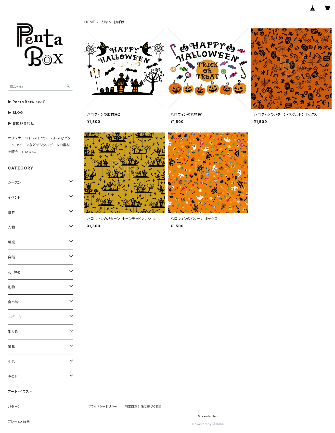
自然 (11, 257)
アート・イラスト (20, 391)
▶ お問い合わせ (21, 123)
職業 (11, 242)
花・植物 (14, 272)
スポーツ (15, 317)
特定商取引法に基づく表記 (143, 406)
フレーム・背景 (19, 421)
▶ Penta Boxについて (27, 102)
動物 (11, 287)
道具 (11, 347)
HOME (89, 22)
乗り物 (13, 332)
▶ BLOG (15, 112)
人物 (104, 22)
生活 (11, 362)
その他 (13, 376)
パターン (14, 406)
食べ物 (13, 302)
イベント (14, 197)
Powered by (202, 424)
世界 (11, 212)
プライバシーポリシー (102, 406)
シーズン (14, 182)
